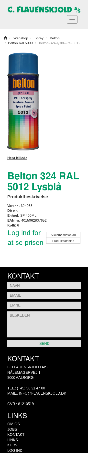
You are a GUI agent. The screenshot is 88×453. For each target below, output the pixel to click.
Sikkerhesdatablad (63, 235)
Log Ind (14, 450)
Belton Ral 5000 (20, 43)
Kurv (12, 445)
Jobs (12, 429)
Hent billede (17, 158)
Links (12, 440)
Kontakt (15, 434)
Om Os (13, 424)
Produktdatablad (63, 241)
